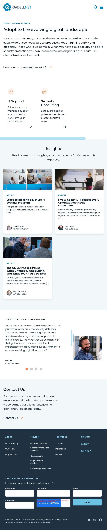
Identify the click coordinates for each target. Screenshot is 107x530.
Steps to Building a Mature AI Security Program (26, 201)
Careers (85, 444)
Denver (58, 454)
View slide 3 (36, 369)
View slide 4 (41, 369)
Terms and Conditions (14, 522)
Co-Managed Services (40, 468)
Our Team (10, 449)
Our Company (11, 443)
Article (11, 195)
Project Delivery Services (37, 462)
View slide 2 (31, 369)
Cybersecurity (36, 456)
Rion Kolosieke (19, 291)
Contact (86, 451)
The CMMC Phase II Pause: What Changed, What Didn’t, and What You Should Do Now (26, 270)
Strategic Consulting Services (39, 449)
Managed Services (38, 443)
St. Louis (59, 443)
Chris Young (18, 226)
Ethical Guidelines (43, 522)
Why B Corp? (11, 454)
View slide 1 (26, 369)
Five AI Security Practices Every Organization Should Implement (78, 202)
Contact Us (10, 418)
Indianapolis (60, 449)
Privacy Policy (29, 522)
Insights (85, 437)
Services (8, 23)
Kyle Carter (70, 226)
